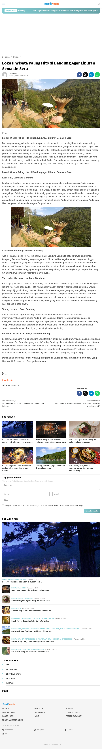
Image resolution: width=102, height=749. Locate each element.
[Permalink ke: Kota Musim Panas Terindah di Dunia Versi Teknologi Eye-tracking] (17, 429)
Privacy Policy (73, 712)
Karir (36, 716)
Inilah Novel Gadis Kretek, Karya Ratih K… (30, 621)
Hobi (24, 579)
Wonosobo (11, 669)
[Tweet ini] (85, 74)
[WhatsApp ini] (97, 74)
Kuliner (21, 598)
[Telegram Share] (91, 74)
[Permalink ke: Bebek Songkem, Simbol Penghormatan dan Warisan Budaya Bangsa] (84, 455)
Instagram (40, 730)
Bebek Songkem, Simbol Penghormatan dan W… (33, 641)
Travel (63, 629)
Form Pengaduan (74, 716)
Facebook (9, 730)
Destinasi (10, 679)
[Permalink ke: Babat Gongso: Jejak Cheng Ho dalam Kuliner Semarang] (84, 429)
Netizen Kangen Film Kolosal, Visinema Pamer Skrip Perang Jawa (51, 441)
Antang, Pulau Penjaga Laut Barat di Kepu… (31, 631)
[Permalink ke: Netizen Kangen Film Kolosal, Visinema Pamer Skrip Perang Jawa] (51, 429)
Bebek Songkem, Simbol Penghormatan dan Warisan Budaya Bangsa (81, 468)
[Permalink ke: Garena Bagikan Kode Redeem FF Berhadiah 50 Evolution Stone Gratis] (17, 455)
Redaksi (69, 708)
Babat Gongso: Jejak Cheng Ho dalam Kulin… (31, 600)
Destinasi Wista (13, 674)
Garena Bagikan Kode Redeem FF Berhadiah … (32, 611)
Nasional (29, 598)
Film (19, 588)
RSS (7, 734)
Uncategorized (47, 618)
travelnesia (7, 380)
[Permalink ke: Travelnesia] (4, 75)
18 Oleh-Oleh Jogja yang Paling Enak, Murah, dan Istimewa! (23, 403)
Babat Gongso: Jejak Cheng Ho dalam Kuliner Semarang (82, 441)
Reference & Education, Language (25, 618)
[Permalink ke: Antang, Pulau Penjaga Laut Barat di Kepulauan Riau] (51, 455)
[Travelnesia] (51, 4)
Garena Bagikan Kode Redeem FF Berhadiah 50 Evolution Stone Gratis (16, 468)
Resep (56, 639)
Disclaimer (39, 712)
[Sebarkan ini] (79, 74)
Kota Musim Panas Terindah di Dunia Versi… (22, 582)
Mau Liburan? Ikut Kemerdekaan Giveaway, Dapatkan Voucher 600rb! (77, 403)
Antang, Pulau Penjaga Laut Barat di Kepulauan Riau (50, 467)
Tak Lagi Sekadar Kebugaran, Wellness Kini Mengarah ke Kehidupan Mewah (50, 10)
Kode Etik (38, 708)
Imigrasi (10, 683)
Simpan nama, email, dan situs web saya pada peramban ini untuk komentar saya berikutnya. (44, 505)
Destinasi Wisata (15, 579)
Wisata (9, 665)
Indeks (5, 708)
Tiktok (70, 730)
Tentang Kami (8, 712)
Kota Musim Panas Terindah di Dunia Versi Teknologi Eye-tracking (17, 441)
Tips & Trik (26, 649)
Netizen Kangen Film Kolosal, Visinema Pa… (31, 590)
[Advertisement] (51, 34)
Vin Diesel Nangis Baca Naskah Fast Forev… (30, 651)
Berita (4, 579)
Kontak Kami (8, 716)
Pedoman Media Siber (12, 720)
